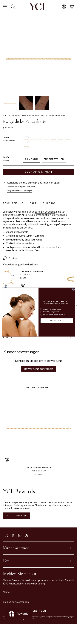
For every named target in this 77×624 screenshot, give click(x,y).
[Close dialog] (73, 289)
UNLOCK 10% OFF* (57, 320)
